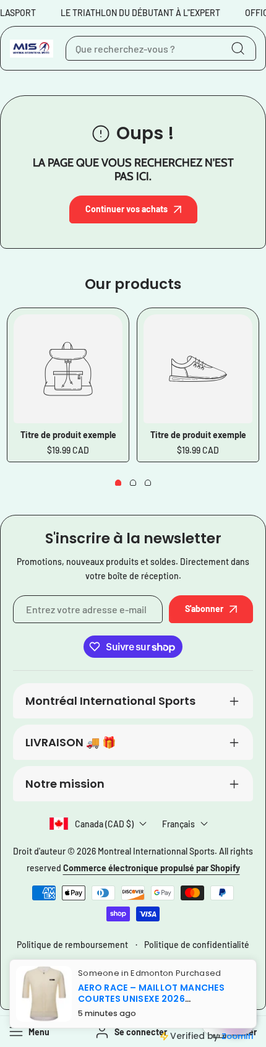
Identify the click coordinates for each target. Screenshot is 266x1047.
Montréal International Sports (110, 701)
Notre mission (65, 783)
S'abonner (204, 608)
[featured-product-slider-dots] (118, 482)
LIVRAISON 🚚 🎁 (70, 742)
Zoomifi (237, 1036)
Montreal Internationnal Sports (156, 851)
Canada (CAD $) (104, 824)
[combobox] (161, 48)
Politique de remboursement (72, 944)
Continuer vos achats (126, 209)
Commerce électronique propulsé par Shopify (151, 868)
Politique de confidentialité (196, 944)
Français (178, 824)
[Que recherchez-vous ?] (237, 48)
